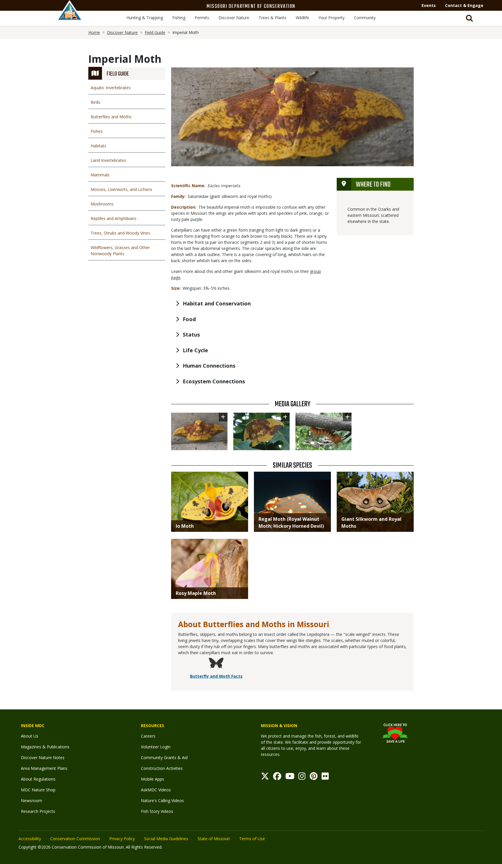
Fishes (97, 131)
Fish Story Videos (157, 811)
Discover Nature (233, 17)
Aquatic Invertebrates (111, 87)
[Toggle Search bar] (469, 18)
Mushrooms (102, 204)
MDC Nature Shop (38, 790)
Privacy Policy (122, 838)
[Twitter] (265, 777)
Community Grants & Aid (164, 757)
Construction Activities (162, 768)
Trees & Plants (272, 17)
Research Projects (38, 811)
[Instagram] (302, 777)
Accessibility (30, 838)
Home (94, 32)
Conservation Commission (75, 838)
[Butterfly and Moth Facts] (216, 664)
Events (429, 5)
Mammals (100, 175)
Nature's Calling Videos (162, 800)
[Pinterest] (314, 777)
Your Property (331, 17)
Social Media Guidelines (166, 838)
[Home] (70, 16)
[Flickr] (325, 777)
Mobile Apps (152, 779)
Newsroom (31, 800)
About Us (29, 736)
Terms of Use (252, 838)
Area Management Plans (44, 768)
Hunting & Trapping (144, 17)
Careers (148, 736)
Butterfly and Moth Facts (216, 676)
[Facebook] (277, 777)
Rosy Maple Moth (196, 593)
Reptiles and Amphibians (114, 218)
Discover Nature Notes (42, 757)
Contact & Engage (464, 5)
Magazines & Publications (45, 746)
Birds (95, 102)
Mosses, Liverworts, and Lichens (121, 189)
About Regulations (38, 779)
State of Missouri (214, 838)
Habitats (98, 146)
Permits (202, 17)
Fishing (178, 17)
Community (365, 17)
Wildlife (302, 17)
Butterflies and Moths (111, 116)
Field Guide (155, 32)
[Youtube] (290, 777)
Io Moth (185, 526)
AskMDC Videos (156, 790)
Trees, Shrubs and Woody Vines (120, 233)
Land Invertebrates (108, 160)
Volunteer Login (156, 746)
